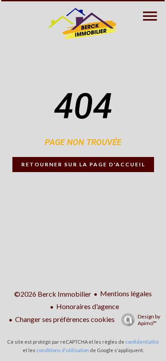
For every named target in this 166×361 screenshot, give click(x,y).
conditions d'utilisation (62, 350)
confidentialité (142, 342)
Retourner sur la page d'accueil (83, 164)
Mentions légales (126, 293)
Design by (149, 319)
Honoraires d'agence (87, 306)
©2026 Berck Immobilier (52, 294)
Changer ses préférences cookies (65, 319)
